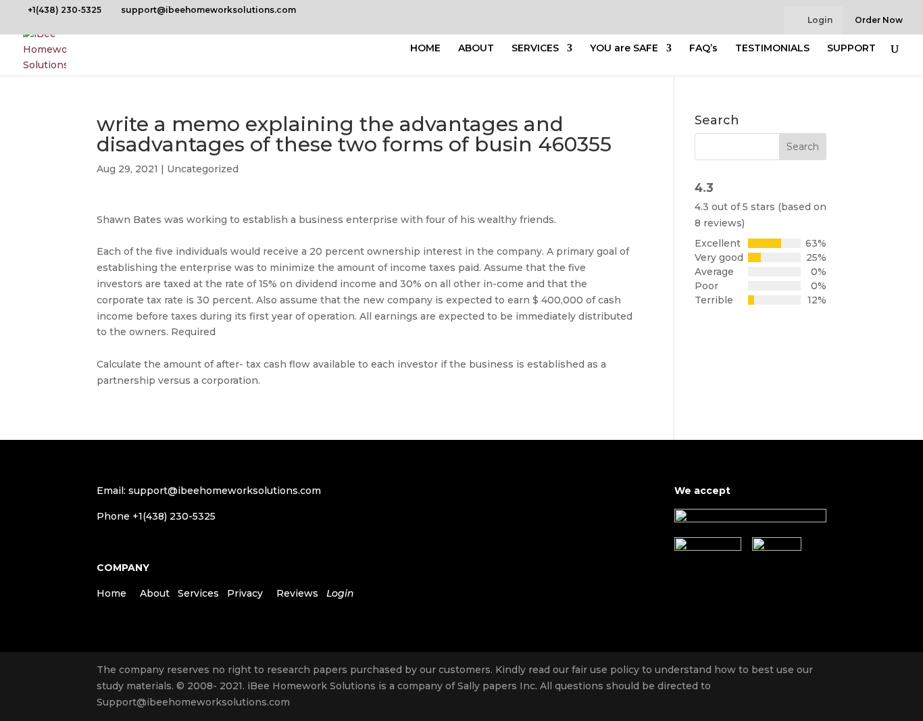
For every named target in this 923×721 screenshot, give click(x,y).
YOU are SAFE (624, 48)
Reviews (297, 593)
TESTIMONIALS (772, 48)
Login (819, 20)
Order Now (879, 20)
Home (111, 593)
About (155, 593)
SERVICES (535, 48)
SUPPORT (851, 48)
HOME (425, 48)
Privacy (245, 593)
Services (198, 593)
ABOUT (476, 48)
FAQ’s (703, 48)
